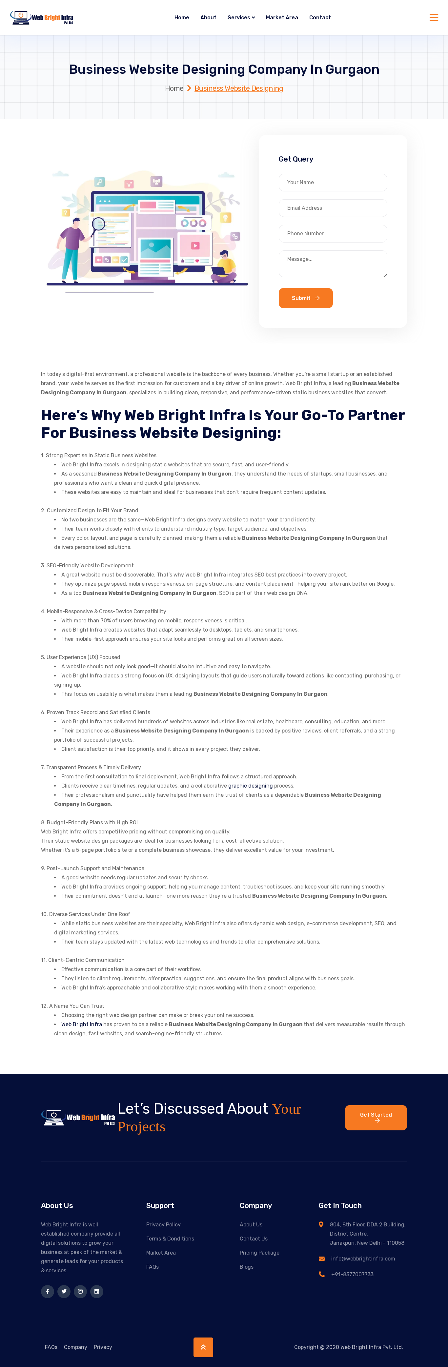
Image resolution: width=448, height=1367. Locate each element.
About (208, 17)
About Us (251, 1224)
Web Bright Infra (81, 1024)
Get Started (376, 1115)
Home (181, 17)
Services (239, 17)
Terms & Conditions (170, 1239)
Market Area (282, 17)
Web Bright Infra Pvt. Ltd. (371, 1347)
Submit (302, 298)
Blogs (247, 1267)
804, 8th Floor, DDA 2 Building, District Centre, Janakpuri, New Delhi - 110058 (368, 1233)
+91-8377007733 (352, 1274)
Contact (320, 17)
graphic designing (250, 786)
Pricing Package (259, 1253)
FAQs (152, 1267)
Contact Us (254, 1239)
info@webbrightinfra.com (363, 1259)
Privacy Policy (163, 1224)
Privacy (103, 1347)
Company (75, 1347)
